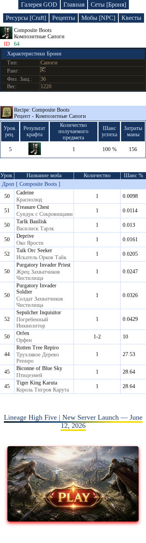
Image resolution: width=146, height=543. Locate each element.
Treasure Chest (32, 207)
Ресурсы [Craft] (26, 17)
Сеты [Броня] (108, 4)
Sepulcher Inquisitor (38, 312)
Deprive (25, 236)
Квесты (131, 17)
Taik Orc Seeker (34, 250)
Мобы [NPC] (98, 17)
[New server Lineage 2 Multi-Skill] (73, 519)
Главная (73, 4)
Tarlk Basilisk (31, 221)
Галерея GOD (39, 4)
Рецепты (63, 17)
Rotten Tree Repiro (37, 348)
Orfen (22, 333)
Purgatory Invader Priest (43, 265)
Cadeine (25, 193)
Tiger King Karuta (36, 383)
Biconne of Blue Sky (39, 368)
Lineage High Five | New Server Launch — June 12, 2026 (73, 421)
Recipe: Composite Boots (50, 113)
